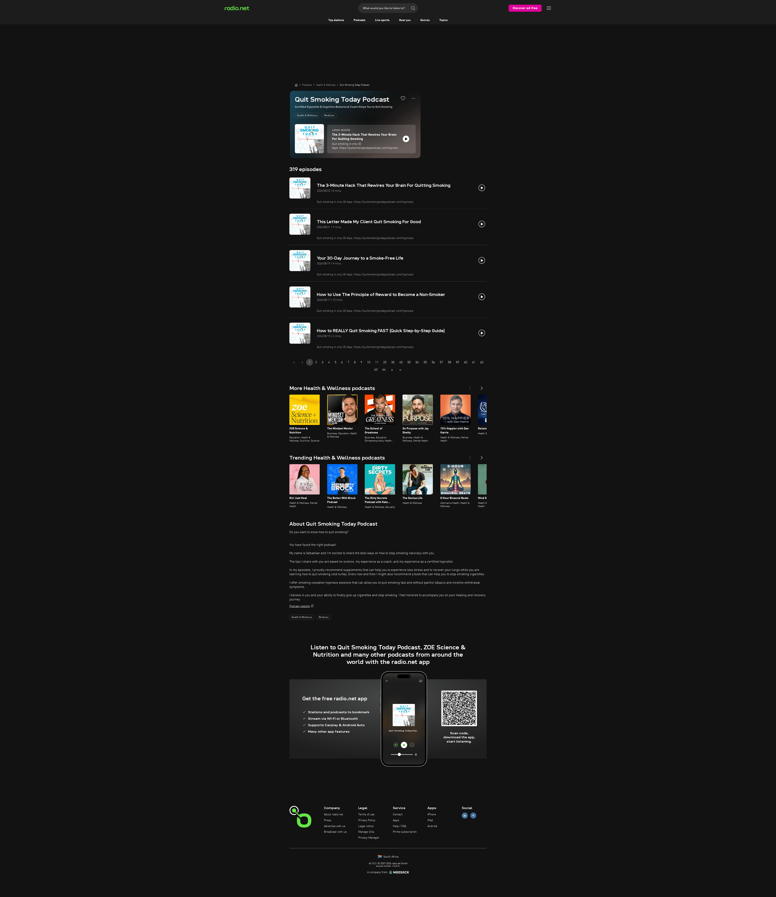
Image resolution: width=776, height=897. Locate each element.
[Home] (296, 85)
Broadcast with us (335, 831)
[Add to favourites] (403, 98)
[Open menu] (548, 8)
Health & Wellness (307, 115)
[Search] (413, 8)
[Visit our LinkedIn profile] (464, 816)
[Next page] (392, 370)
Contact (398, 814)
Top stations (336, 20)
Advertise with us (334, 826)
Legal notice (365, 826)
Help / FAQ (399, 826)
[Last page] (400, 370)
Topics (443, 20)
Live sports (382, 20)
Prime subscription (405, 831)
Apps (396, 820)
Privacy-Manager (368, 837)
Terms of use (366, 814)
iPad (430, 820)
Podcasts (359, 20)
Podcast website (299, 606)
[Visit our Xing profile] (473, 816)
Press (327, 820)
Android (432, 826)
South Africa (391, 856)
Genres (425, 20)
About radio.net (333, 814)
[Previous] (470, 386)
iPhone (431, 814)
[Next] (482, 386)
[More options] (413, 98)
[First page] (294, 362)
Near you (405, 20)
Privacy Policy (366, 820)
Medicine (329, 115)
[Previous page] (302, 362)
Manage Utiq (366, 831)
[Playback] (406, 139)
